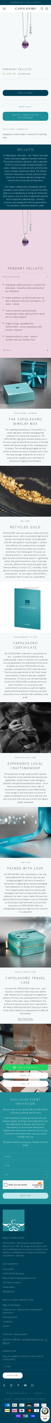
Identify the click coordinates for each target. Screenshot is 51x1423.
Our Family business (12, 1282)
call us (25, 1083)
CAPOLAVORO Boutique (13, 1273)
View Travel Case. (25, 1018)
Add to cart (25, 93)
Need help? (25, 106)
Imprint (6, 1326)
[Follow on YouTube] (25, 1385)
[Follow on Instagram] (11, 1385)
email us (25, 1075)
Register (25, 1195)
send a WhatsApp (27, 1067)
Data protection (10, 1317)
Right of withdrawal (11, 1305)
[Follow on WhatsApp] (32, 1385)
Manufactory (8, 1291)
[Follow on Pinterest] (18, 1385)
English (38, 1393)
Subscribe (13, 1375)
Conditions (8, 1321)
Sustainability (9, 1287)
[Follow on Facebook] (4, 1385)
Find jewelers (9, 1269)
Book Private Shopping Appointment (19, 1278)
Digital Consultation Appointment (25, 116)
